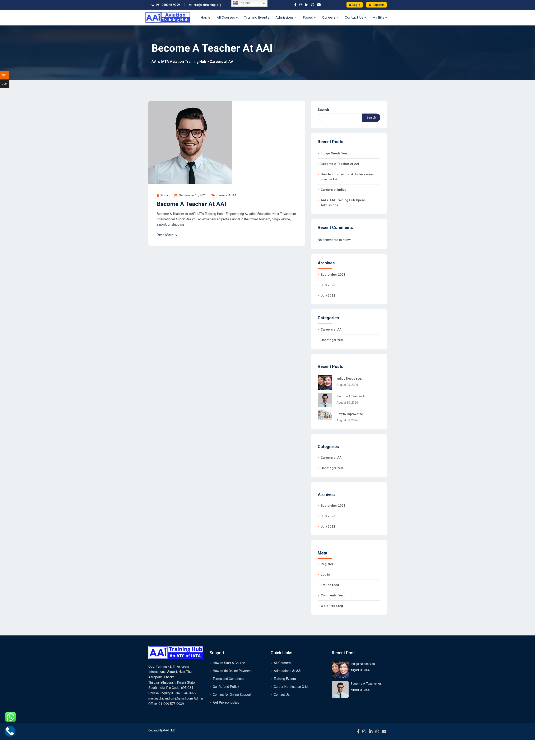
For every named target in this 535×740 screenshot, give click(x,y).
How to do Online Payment (232, 671)
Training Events (256, 17)
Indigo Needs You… (335, 153)
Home (205, 17)
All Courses (226, 17)
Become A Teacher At (351, 396)
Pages (308, 17)
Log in (325, 574)
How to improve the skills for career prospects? (347, 176)
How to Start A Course (229, 663)
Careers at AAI (227, 195)
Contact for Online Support (232, 695)
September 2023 (333, 275)
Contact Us (354, 17)
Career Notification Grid (291, 687)
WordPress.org (332, 606)
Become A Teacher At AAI (191, 204)
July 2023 (328, 285)
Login (356, 4)
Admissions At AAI (287, 671)
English (244, 3)
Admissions (284, 17)
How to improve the (349, 414)
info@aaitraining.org (207, 4)
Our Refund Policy (226, 687)
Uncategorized (332, 340)
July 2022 (328, 295)
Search (323, 110)
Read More (165, 235)
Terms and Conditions (229, 679)
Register (378, 4)
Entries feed (330, 585)
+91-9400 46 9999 (167, 4)
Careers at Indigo (333, 190)
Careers (329, 17)
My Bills (378, 17)
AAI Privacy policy (226, 703)
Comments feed (333, 595)
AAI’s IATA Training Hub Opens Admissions (343, 202)
